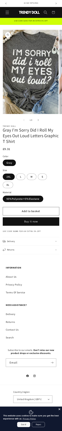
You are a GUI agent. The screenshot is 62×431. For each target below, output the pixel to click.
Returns (10, 322)
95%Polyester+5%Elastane (23, 198)
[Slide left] (24, 120)
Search (10, 337)
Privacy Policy (14, 284)
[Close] (59, 409)
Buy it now (31, 221)
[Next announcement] (56, 3)
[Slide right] (38, 120)
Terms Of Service (15, 292)
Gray (9, 162)
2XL (8, 176)
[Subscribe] (52, 362)
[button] (7, 12)
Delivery (10, 314)
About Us (11, 276)
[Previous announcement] (6, 3)
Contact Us (12, 329)
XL (8, 185)
